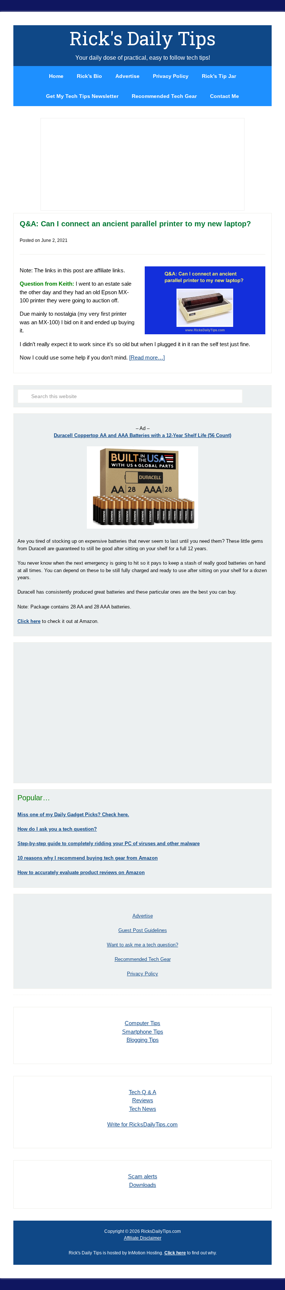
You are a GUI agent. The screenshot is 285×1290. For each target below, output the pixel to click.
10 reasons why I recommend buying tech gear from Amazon (87, 858)
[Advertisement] (142, 713)
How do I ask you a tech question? (57, 829)
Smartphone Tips (142, 1031)
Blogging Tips (143, 1040)
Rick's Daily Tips (142, 38)
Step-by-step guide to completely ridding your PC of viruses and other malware (108, 843)
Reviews (142, 1100)
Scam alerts (142, 1176)
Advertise (142, 916)
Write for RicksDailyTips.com (142, 1124)
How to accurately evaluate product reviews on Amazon (81, 872)
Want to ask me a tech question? (142, 945)
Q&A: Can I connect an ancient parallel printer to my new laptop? (135, 224)
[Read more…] (147, 357)
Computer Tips (142, 1023)
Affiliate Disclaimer (142, 1238)
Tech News (142, 1109)
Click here (175, 1252)
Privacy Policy (142, 973)
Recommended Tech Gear (143, 959)
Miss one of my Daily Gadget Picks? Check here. (73, 814)
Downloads (142, 1185)
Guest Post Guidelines (142, 930)
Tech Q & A (142, 1092)
